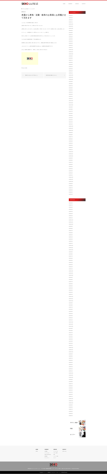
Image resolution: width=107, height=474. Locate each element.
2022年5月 (71, 311)
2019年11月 (71, 153)
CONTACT (84, 3)
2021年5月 (71, 115)
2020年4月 (71, 143)
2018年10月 (71, 181)
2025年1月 (71, 243)
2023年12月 (71, 49)
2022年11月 (71, 77)
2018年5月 (71, 192)
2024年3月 (71, 43)
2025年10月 (71, 224)
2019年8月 (71, 160)
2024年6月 (71, 36)
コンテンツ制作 (56, 456)
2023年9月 (71, 277)
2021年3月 (71, 119)
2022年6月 (71, 87)
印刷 (54, 454)
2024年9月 (71, 30)
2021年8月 (71, 109)
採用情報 (46, 456)
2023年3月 (71, 68)
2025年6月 (71, 232)
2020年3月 (71, 145)
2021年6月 (71, 113)
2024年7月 (71, 34)
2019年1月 (71, 175)
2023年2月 (71, 70)
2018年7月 (71, 187)
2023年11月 (71, 51)
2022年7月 (71, 85)
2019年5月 (71, 166)
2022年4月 (71, 92)
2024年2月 (71, 45)
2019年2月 (71, 394)
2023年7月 (71, 60)
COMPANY (70, 3)
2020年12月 (71, 126)
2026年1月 (71, 217)
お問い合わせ (64, 451)
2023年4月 (71, 66)
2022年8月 (71, 83)
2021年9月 (71, 107)
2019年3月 (71, 170)
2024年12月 (71, 24)
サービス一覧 (56, 451)
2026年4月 (71, 211)
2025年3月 (71, 17)
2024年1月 (71, 47)
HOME (64, 3)
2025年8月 (71, 228)
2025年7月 (71, 230)
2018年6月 (71, 411)
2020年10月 (71, 130)
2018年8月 (71, 185)
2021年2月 (71, 121)
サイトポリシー (47, 457)
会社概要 (46, 451)
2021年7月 (71, 111)
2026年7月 (71, 205)
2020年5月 (71, 141)
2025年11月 (71, 222)
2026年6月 (71, 207)
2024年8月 (71, 32)
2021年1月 (71, 124)
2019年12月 (71, 151)
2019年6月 (71, 164)
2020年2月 (71, 147)
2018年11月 (71, 179)
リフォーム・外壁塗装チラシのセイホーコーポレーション (52, 472)
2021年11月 (71, 102)
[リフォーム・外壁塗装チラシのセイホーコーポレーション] (29, 3)
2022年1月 (71, 98)
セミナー (55, 457)
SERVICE (77, 3)
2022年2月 (71, 96)
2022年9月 (71, 81)
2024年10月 (71, 28)
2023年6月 (71, 62)
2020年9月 (71, 132)
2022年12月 (71, 75)
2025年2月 (71, 19)
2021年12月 (71, 100)
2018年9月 (71, 183)
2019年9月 (71, 158)
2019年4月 (71, 168)
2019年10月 (71, 377)
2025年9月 (71, 226)
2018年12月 (71, 177)
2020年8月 (71, 134)
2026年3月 (71, 213)
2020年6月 (71, 360)
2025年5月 (71, 234)
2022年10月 (71, 79)
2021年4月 (71, 117)
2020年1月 (71, 149)
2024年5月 (71, 260)
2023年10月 (71, 53)
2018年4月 (71, 194)
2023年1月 (71, 294)
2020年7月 (71, 136)
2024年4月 (71, 41)
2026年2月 (71, 215)
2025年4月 (71, 15)
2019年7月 (71, 162)
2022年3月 (71, 94)
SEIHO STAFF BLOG (48, 454)
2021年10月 (71, 104)
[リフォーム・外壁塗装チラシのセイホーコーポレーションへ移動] (21, 8)
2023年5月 (71, 64)
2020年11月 (71, 128)
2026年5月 (71, 209)
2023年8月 (71, 58)
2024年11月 (71, 26)
